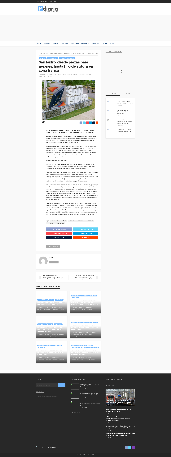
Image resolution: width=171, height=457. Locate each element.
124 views (81, 307)
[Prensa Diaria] (48, 9)
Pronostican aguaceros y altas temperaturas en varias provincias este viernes (84, 327)
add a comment (53, 246)
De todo (64, 74)
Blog (55, 1)
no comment (50, 74)
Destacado (41, 324)
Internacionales (52, 58)
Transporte (59, 299)
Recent (128, 93)
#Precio (84, 309)
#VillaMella (40, 336)
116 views (81, 332)
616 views (50, 76)
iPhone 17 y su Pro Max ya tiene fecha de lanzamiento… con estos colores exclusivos (84, 352)
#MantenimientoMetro (57, 307)
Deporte (47, 44)
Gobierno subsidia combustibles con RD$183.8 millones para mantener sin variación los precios (84, 302)
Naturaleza (86, 322)
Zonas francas (42, 76)
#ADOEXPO (55, 357)
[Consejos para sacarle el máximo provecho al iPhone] (111, 104)
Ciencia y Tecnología (78, 345)
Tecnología (95, 44)
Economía (85, 44)
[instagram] (134, 1)
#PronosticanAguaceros (77, 334)
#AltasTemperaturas (91, 332)
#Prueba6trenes (46, 309)
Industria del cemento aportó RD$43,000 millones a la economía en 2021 (124, 121)
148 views (47, 334)
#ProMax (81, 359)
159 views (81, 357)
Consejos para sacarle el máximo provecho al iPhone (125, 102)
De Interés (85, 295)
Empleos (70, 74)
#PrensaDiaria (60, 334)
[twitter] (131, 1)
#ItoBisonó (74, 309)
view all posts (54, 262)
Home (50, 1)
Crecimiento (58, 74)
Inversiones (82, 74)
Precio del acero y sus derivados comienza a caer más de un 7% (124, 112)
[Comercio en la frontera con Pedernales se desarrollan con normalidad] (111, 132)
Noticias (56, 44)
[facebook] (129, 1)
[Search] (133, 43)
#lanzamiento (74, 359)
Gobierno (75, 297)
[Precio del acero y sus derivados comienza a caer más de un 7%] (111, 113)
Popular (113, 93)
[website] (60, 262)
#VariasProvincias (88, 334)
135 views (47, 357)
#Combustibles (89, 307)
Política (65, 44)
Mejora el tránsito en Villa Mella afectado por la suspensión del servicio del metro (49, 329)
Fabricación (75, 74)
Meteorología (76, 322)
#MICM (79, 309)
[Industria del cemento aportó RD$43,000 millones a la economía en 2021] (111, 122)
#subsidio (89, 309)
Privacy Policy (51, 447)
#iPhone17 (88, 357)
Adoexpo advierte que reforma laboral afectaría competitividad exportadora (50, 352)
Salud (105, 44)
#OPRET (39, 309)
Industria (58, 345)
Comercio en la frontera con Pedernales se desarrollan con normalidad (125, 131)
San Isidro (88, 74)
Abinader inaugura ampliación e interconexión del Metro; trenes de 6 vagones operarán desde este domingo (120, 402)
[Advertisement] (85, 28)
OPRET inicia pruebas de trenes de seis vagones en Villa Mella (51, 304)
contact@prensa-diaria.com (49, 396)
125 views (47, 307)
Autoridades (42, 299)
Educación (75, 44)
